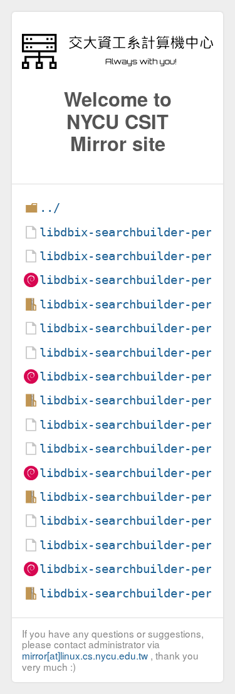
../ (49, 208)
